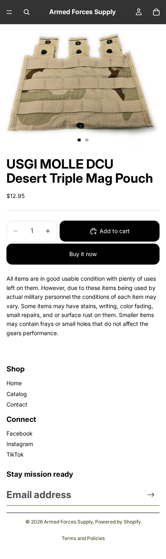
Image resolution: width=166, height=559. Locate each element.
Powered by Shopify (118, 522)
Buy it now (83, 253)
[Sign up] (151, 494)
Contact (16, 404)
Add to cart (115, 230)
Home (14, 383)
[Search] (26, 12)
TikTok (15, 454)
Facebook (19, 433)
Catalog (16, 393)
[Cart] (156, 12)
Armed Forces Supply (68, 522)
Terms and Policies (83, 538)
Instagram (19, 443)
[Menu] (9, 12)
